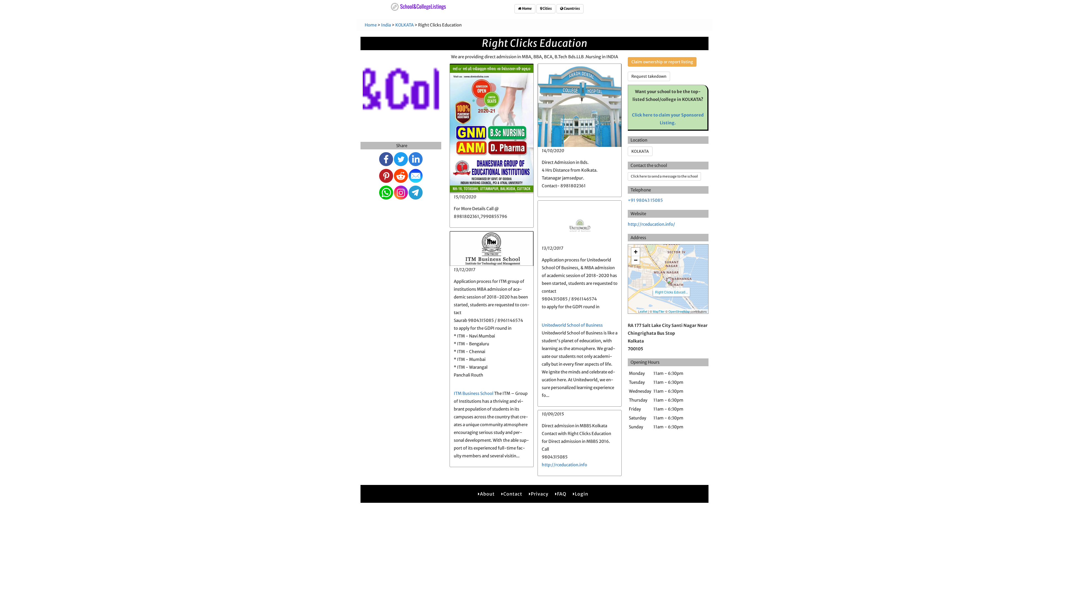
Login (581, 494)
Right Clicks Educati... (671, 292)
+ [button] (636, 251)
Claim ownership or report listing (662, 61)
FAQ (561, 494)
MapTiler (659, 311)
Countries (571, 8)
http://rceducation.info (564, 464)
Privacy (539, 494)
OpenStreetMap (679, 311)
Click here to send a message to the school (664, 176)
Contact (512, 494)
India (386, 25)
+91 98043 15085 (645, 200)
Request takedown (648, 76)
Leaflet (642, 311)
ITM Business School (473, 393)
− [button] (636, 260)
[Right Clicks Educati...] (669, 280)
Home (526, 8)
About (487, 494)
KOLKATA (404, 25)
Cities (547, 8)
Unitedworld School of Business (572, 325)
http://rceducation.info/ (651, 224)
